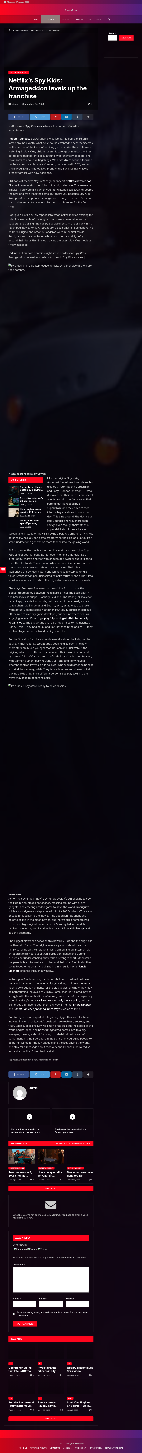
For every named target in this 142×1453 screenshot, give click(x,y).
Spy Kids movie (35, 126)
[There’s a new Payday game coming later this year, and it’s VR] (51, 1386)
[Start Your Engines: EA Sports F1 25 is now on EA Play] (80, 1386)
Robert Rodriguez (19, 138)
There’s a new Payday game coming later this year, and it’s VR (48, 1404)
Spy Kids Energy (74, 928)
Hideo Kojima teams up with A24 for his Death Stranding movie (30, 511)
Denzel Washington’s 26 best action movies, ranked (31, 500)
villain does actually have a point (59, 1000)
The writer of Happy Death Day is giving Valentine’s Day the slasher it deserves (31, 489)
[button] (20, 1249)
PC (11, 1363)
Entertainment (19, 72)
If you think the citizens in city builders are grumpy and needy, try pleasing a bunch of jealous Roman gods (50, 1369)
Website (70, 1298)
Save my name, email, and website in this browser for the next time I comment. (52, 1314)
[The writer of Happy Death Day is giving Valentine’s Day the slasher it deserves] (13, 490)
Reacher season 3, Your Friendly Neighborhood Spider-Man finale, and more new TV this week (20, 1174)
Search (112, 33)
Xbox (70, 1398)
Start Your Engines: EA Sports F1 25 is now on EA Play (79, 1404)
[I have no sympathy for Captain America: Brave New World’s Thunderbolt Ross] (51, 1156)
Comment (19, 1264)
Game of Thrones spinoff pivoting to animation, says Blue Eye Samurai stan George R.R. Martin (31, 522)
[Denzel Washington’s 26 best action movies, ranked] (13, 501)
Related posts (63, 1143)
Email (43, 1298)
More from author (81, 1143)
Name (17, 1298)
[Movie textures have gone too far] (80, 1156)
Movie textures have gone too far (80, 1174)
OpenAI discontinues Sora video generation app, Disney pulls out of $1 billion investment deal (80, 1369)
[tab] (63, 1143)
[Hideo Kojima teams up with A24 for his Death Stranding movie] (13, 512)
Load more (51, 1188)
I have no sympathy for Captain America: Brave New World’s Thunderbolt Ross (51, 1174)
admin (33, 1088)
